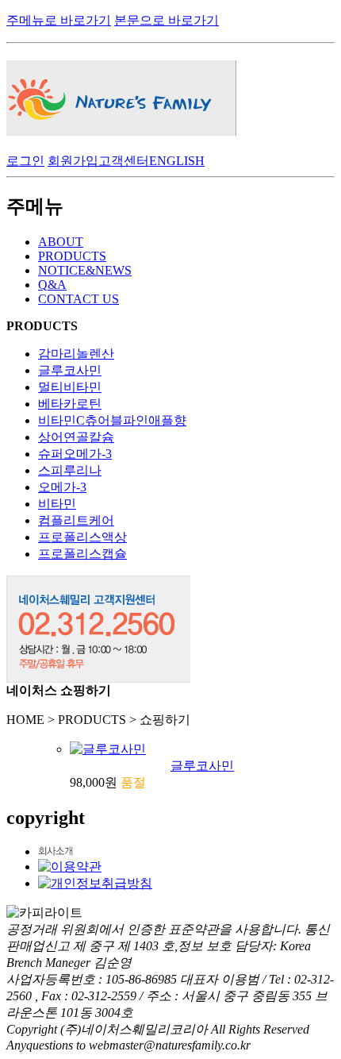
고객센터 (123, 161)
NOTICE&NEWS (85, 270)
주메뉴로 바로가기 (58, 20)
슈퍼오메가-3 (75, 453)
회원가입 (73, 161)
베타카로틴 (70, 403)
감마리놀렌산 (76, 353)
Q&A (52, 284)
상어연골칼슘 (76, 437)
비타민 (57, 503)
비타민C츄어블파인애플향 (112, 420)
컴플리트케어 (76, 520)
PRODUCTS (72, 256)
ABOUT (60, 241)
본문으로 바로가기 (166, 20)
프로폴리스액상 (82, 537)
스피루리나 (70, 470)
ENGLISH (177, 161)
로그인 (25, 161)
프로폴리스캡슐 (82, 553)
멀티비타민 (70, 387)
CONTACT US (78, 299)
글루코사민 (70, 370)
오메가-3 (62, 487)
